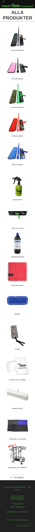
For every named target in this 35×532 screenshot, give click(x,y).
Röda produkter (17, 136)
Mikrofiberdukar (18, 285)
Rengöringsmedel (17, 257)
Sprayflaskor (17, 200)
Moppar (17, 314)
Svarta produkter (17, 50)
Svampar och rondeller (17, 380)
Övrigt (17, 349)
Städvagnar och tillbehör (17, 468)
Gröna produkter (17, 107)
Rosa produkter (17, 79)
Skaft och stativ (18, 228)
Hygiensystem (17, 408)
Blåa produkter (17, 165)
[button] (3, 1)
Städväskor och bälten (17, 439)
